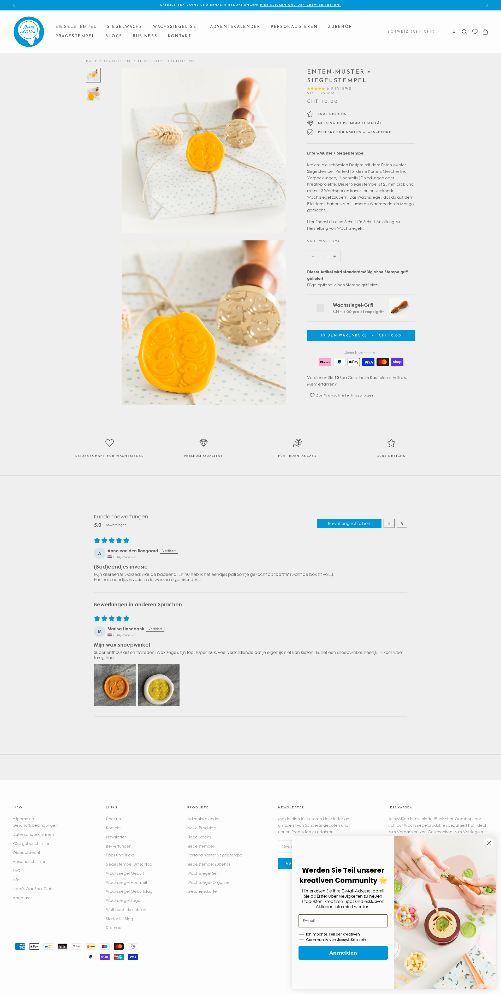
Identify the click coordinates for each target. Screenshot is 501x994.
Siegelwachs (124, 27)
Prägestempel (75, 36)
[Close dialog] (489, 842)
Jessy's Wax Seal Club (32, 888)
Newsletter (116, 837)
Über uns (114, 818)
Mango (407, 203)
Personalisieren (294, 27)
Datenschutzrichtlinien (33, 834)
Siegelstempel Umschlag (129, 864)
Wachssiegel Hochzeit (126, 882)
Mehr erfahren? (322, 384)
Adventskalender (235, 27)
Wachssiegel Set (176, 27)
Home (91, 60)
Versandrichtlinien (29, 861)
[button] (115, 685)
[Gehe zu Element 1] (93, 75)
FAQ (17, 870)
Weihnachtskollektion (126, 909)
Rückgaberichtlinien (31, 843)
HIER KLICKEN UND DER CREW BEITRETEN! (300, 5)
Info (16, 879)
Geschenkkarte (202, 891)
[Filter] (389, 523)
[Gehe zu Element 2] (93, 94)
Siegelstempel (76, 27)
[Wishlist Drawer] (475, 32)
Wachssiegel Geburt (125, 873)
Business (145, 36)
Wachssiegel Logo (123, 900)
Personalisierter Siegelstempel (215, 855)
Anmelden (343, 952)
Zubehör (340, 27)
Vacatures (22, 897)
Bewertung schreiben (349, 523)
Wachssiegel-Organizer (209, 882)
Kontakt (180, 36)
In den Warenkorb (361, 335)
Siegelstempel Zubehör (208, 864)
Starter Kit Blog (119, 918)
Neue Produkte (201, 827)
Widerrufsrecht (26, 852)
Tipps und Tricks (120, 855)
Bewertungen (119, 846)
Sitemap (113, 927)
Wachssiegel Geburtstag (129, 891)
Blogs (113, 36)
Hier (310, 221)
